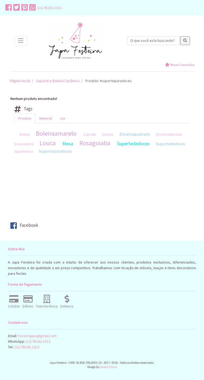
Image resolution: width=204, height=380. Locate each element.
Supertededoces (133, 143)
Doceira (107, 134)
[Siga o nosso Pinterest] (24, 8)
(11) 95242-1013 (49, 7)
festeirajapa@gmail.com (37, 335)
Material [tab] (45, 118)
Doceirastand (23, 144)
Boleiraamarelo (56, 133)
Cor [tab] (63, 118)
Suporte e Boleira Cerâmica (57, 80)
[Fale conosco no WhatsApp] (32, 8)
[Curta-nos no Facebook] (8, 8)
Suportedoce (23, 151)
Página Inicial (20, 80)
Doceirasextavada (169, 134)
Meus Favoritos (182, 64)
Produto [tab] (24, 118)
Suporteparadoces (55, 151)
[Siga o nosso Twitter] (16, 8)
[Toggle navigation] (20, 40)
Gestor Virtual (108, 367)
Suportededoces (170, 143)
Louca (48, 143)
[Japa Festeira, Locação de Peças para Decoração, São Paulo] (75, 40)
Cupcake (89, 134)
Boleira (25, 134)
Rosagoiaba (94, 143)
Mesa (67, 143)
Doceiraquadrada (135, 134)
